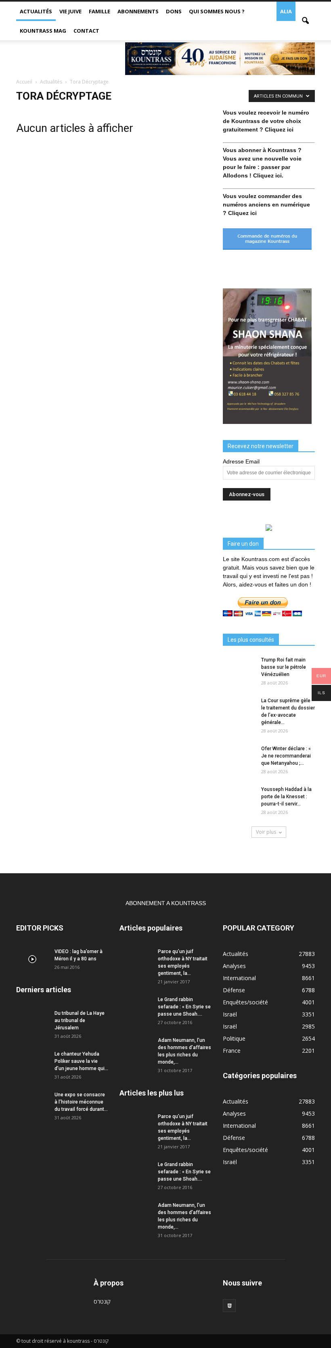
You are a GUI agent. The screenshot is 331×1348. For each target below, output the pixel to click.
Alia (286, 11)
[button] (305, 21)
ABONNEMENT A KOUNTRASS (166, 903)
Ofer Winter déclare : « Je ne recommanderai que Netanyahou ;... (286, 756)
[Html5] (229, 1305)
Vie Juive (70, 11)
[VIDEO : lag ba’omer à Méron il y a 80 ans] (32, 959)
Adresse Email (241, 461)
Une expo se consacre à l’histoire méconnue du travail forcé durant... (81, 1102)
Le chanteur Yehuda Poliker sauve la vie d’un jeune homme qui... (81, 1061)
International (239, 978)
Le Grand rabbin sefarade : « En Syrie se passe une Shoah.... (184, 1007)
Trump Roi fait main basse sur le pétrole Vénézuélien (283, 667)
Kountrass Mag (43, 30)
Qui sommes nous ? (217, 11)
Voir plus (266, 831)
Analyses (234, 966)
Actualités (36, 11)
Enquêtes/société (245, 1002)
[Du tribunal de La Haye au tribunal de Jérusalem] (32, 1021)
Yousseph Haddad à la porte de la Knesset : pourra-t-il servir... (286, 797)
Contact (86, 30)
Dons (174, 11)
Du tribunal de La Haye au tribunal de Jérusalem (79, 1020)
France (232, 1050)
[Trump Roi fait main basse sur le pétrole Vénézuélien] (239, 667)
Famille (99, 11)
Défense (234, 990)
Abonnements (138, 11)
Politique (234, 1038)
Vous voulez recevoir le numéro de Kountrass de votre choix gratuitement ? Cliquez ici (266, 121)
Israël (230, 1014)
